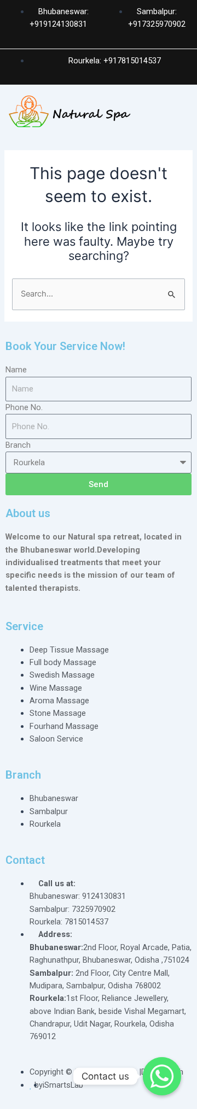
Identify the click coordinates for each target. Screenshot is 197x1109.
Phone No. (24, 407)
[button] (183, 116)
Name (16, 370)
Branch (18, 445)
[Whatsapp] (162, 1076)
